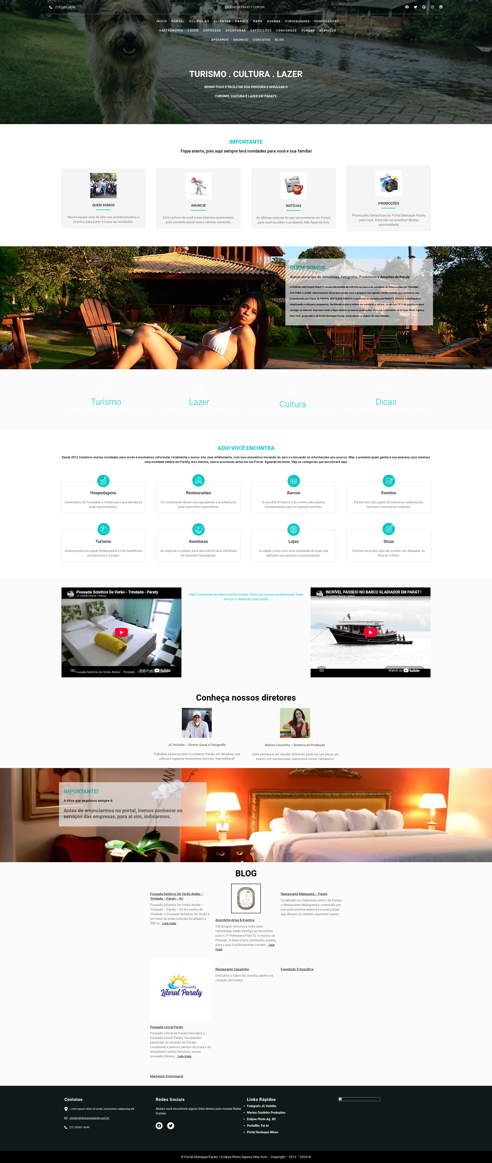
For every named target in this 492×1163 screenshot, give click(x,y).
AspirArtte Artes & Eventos (234, 920)
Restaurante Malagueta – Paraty (304, 894)
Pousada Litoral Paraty (166, 1027)
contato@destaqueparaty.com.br (89, 1118)
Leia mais (169, 923)
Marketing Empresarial (166, 1076)
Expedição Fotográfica (297, 969)
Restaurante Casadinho (232, 969)
